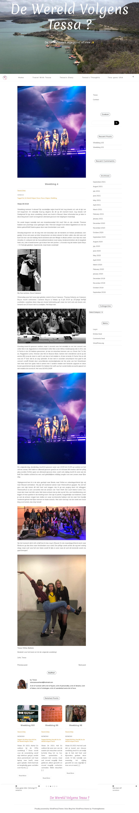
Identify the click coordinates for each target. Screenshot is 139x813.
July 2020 (96, 246)
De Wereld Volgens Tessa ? (69, 17)
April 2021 (97, 205)
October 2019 (98, 288)
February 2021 (98, 214)
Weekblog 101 (98, 147)
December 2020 (99, 223)
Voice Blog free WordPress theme (76, 809)
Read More (22, 778)
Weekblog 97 (75, 725)
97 (71, 739)
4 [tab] (52, 786)
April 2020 (97, 260)
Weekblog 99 (27, 725)
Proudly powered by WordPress (46, 809)
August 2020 (98, 242)
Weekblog (54, 198)
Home (21, 77)
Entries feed (97, 334)
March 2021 (97, 209)
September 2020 (99, 237)
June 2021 (97, 196)
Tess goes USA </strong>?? (26, 788)
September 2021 (99, 182)
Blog (25, 739)
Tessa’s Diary (67, 77)
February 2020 (98, 269)
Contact (96, 99)
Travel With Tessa (41, 77)
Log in (95, 329)
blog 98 (54, 739)
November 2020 (99, 228)
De (23, 198)
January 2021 (98, 219)
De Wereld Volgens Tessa (32, 198)
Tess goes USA (115, 77)
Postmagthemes (98, 809)
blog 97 (78, 739)
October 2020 (98, 232)
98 (47, 739)
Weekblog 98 (51, 725)
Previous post (22, 665)
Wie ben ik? (117, 788)
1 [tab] (46, 786)
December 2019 (99, 278)
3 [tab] (50, 786)
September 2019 (99, 292)
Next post (82, 665)
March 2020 (97, 265)
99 (23, 739)
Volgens (47, 198)
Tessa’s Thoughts (91, 77)
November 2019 (99, 283)
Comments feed (99, 338)
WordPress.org (98, 343)
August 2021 (98, 186)
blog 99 (30, 739)
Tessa (43, 198)
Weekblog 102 (98, 143)
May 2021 (97, 200)
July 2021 (96, 191)
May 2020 (97, 255)
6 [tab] (56, 786)
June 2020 (97, 251)
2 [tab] (48, 786)
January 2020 (98, 274)
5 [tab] (54, 786)
